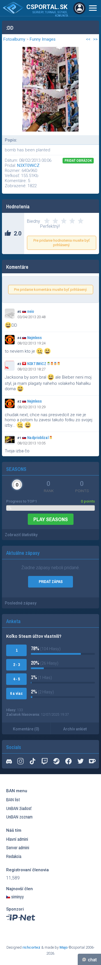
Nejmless (34, 337)
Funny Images (43, 39)
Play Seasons (50, 519)
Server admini (17, 847)
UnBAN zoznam (19, 817)
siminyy (17, 897)
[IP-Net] (21, 921)
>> (95, 39)
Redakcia (13, 856)
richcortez (31, 947)
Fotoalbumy (14, 39)
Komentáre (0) (26, 729)
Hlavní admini (17, 839)
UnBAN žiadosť (18, 808)
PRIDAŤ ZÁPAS (51, 581)
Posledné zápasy (20, 603)
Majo (63, 947)
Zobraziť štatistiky (21, 534)
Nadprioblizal (38, 437)
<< (88, 39)
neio (30, 311)
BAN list (13, 799)
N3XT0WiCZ (28, 165)
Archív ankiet (75, 729)
